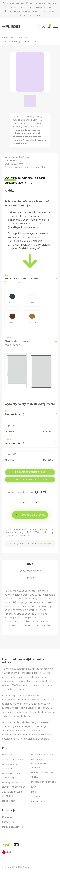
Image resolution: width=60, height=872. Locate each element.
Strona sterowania (16, 341)
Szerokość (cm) (14, 413)
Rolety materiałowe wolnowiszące (12, 775)
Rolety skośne (9, 801)
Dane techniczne (30, 571)
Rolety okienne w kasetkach (11, 766)
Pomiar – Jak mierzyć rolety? (42, 774)
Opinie (30, 578)
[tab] (30, 563)
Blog (33, 791)
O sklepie (35, 796)
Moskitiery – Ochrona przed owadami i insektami (42, 763)
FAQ (33, 786)
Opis (30, 564)
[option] (30, 101)
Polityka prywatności (12, 827)
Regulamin (7, 817)
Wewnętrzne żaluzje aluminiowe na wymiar (13, 784)
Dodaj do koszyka (33, 514)
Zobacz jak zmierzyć (28, 472)
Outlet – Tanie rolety (12, 759)
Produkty (7, 754)
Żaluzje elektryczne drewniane (12, 793)
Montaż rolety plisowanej (43, 781)
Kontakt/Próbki (39, 801)
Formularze (8, 822)
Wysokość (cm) (14, 441)
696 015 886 (44, 543)
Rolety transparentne (42, 754)
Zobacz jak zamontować (28, 479)
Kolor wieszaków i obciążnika (22, 278)
